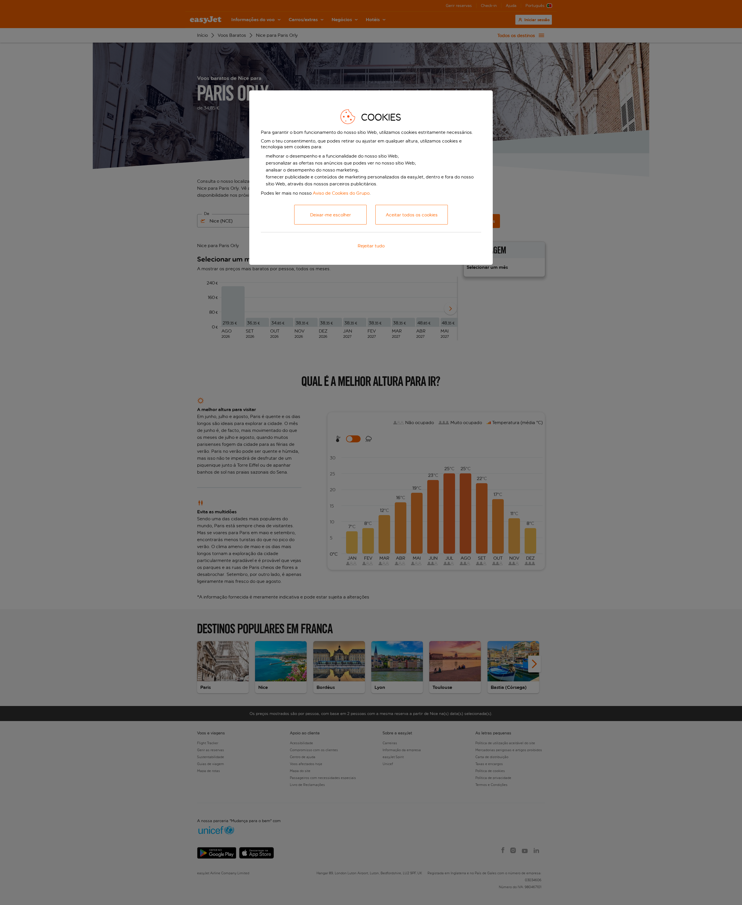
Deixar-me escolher (330, 215)
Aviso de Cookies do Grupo (341, 193)
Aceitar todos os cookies (412, 215)
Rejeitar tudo (371, 246)
